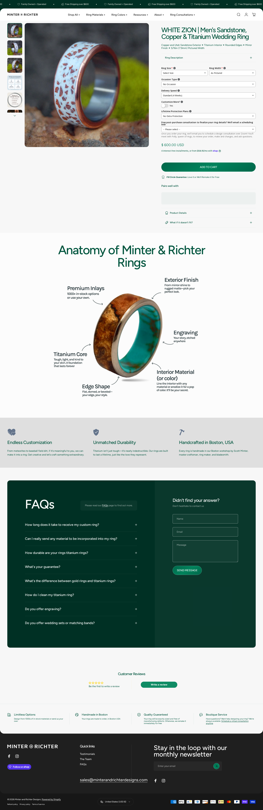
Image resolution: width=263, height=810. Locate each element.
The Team (86, 758)
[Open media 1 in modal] (87, 85)
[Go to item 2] (14, 47)
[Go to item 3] (14, 65)
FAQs (105, 505)
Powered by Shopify (51, 799)
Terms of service (38, 804)
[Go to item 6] (14, 117)
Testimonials (87, 753)
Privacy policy (25, 804)
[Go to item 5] (14, 99)
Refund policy (12, 804)
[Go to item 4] (14, 82)
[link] (45, 432)
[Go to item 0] (14, 30)
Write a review (159, 684)
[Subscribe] (216, 766)
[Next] (141, 91)
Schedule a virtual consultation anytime (227, 722)
